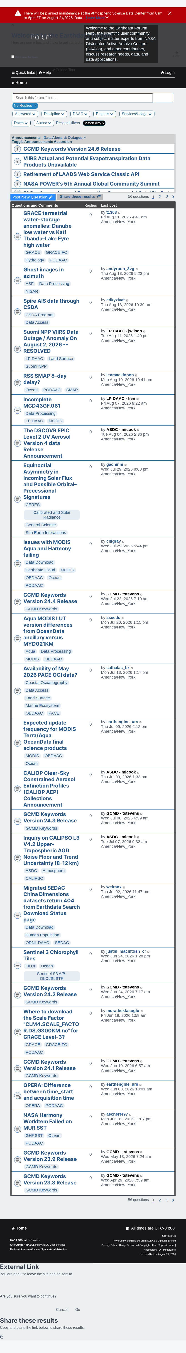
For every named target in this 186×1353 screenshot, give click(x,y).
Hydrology (35, 260)
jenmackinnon (120, 375)
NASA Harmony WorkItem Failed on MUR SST (47, 1121)
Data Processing (54, 283)
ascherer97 (117, 1114)
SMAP (72, 390)
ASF (30, 283)
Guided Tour (65, 70)
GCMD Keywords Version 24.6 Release (72, 149)
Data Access (37, 322)
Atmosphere (54, 870)
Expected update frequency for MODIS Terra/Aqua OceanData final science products (49, 735)
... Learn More (93, 17)
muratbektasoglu (122, 1010)
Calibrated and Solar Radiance (52, 514)
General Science (41, 525)
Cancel (62, 1310)
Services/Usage (135, 114)
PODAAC (58, 260)
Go (77, 1310)
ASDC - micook (121, 429)
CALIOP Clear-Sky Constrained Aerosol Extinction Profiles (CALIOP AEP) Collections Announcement (49, 789)
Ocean (32, 390)
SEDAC (62, 942)
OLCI (30, 966)
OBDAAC (34, 577)
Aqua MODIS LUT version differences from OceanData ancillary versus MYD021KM (48, 631)
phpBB (130, 1240)
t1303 (111, 212)
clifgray (113, 541)
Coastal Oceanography (46, 682)
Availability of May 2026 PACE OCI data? (50, 671)
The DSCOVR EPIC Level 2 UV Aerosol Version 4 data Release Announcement (47, 443)
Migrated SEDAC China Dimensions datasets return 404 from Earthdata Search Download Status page (51, 904)
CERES (33, 505)
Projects (103, 114)
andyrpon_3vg (120, 268)
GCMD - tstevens (122, 594)
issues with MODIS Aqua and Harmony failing (47, 548)
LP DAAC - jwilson (124, 331)
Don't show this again (26, 57)
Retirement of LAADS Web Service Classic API (81, 174)
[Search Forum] (170, 95)
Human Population (42, 935)
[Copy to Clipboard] (2, 1337)
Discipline (52, 114)
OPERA (33, 1105)
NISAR (32, 291)
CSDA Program (40, 315)
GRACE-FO (56, 252)
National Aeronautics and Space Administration (38, 1249)
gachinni (114, 464)
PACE (54, 713)
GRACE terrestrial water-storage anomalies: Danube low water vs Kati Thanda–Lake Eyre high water (47, 229)
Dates (19, 123)
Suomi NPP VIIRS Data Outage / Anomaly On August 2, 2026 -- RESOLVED (50, 341)
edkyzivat (115, 300)
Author (42, 123)
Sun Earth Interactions (46, 532)
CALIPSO (34, 878)
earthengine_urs (122, 722)
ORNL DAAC (37, 942)
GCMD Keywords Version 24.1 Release (49, 1065)
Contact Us (169, 1235)
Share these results (77, 196)
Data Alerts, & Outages (63, 138)
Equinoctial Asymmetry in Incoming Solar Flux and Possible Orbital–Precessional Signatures (50, 481)
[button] (160, 196)
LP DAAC (34, 358)
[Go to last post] (119, 212)
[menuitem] (168, 72)
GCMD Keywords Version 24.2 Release (50, 991)
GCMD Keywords (41, 609)
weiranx (114, 887)
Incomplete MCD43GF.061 (41, 402)
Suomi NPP (36, 366)
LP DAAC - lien (120, 398)
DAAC (78, 114)
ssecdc (113, 617)
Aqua (30, 651)
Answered (23, 114)
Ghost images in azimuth (43, 272)
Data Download (40, 562)
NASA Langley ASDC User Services (46, 1244)
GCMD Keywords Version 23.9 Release (50, 1156)
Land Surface (61, 358)
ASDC (31, 870)
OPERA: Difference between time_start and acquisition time (48, 1091)
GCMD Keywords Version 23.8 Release (50, 1179)
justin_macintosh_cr (126, 951)
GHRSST (34, 1135)
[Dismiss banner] (169, 13)
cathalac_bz (118, 667)
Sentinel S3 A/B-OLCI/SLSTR (52, 976)
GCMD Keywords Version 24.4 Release (50, 598)
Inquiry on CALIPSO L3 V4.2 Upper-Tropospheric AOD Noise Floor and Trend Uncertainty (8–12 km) (51, 850)
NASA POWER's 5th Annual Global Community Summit (91, 184)
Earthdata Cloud (40, 570)
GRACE (33, 252)
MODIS (55, 421)
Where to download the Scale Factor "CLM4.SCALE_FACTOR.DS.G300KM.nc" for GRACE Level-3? (51, 1024)
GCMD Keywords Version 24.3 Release (50, 817)
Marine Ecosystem (42, 705)
